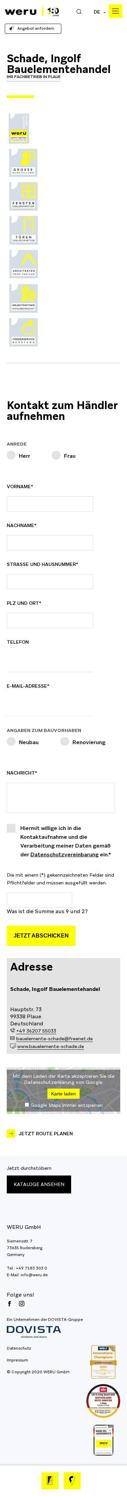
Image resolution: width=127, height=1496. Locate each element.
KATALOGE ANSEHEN (39, 1184)
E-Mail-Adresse (28, 686)
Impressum (17, 1360)
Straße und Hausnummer (42, 564)
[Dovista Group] (45, 1332)
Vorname (22, 486)
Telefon (18, 642)
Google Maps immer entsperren (66, 1105)
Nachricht (22, 773)
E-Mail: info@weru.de (27, 1275)
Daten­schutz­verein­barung (64, 854)
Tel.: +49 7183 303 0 (27, 1268)
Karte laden (63, 1093)
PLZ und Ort (24, 603)
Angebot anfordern (35, 28)
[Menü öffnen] (115, 11)
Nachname (22, 525)
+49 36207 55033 (36, 1031)
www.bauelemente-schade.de (50, 1046)
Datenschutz (19, 1348)
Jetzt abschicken (41, 936)
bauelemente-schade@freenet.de (54, 1039)
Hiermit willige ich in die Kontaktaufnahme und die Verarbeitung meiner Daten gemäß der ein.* (65, 841)
